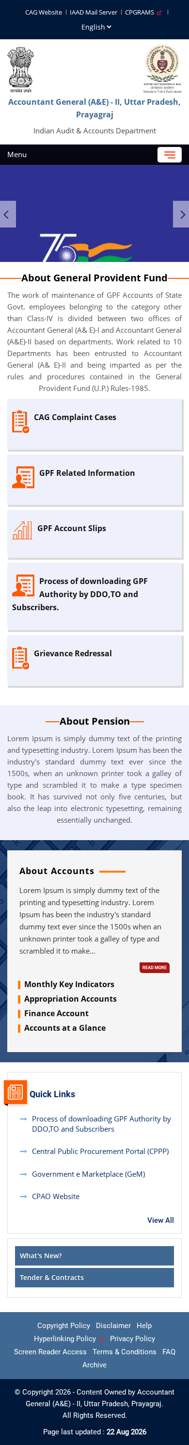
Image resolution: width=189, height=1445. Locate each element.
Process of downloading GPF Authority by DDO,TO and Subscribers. (80, 594)
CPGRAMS (141, 12)
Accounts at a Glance (65, 1028)
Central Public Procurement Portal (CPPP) (100, 1151)
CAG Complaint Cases (75, 417)
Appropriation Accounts (70, 999)
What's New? (41, 1255)
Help (144, 1325)
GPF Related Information (87, 473)
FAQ (168, 1352)
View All (160, 1220)
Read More (154, 967)
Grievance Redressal (73, 653)
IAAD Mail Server (93, 12)
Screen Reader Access (50, 1352)
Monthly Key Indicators (69, 984)
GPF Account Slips (71, 528)
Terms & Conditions (125, 1352)
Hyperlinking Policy (67, 1338)
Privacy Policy (132, 1338)
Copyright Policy (63, 1325)
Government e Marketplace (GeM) (88, 1174)
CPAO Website (55, 1196)
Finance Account (56, 1013)
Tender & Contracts (52, 1277)
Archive (94, 1365)
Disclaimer (113, 1325)
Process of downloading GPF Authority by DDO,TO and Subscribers (101, 1124)
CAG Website (43, 12)
